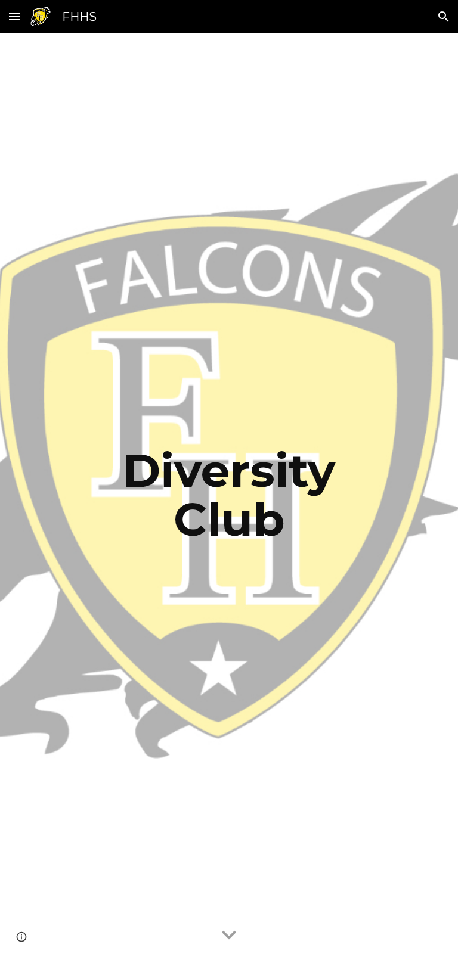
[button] (14, 16)
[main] (228, 495)
